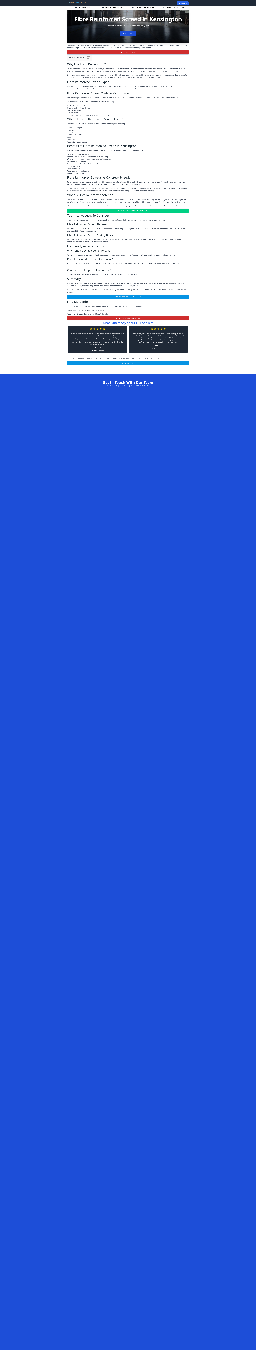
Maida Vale (99, 314)
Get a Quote (128, 34)
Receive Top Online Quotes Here (128, 318)
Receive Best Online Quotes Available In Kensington (128, 211)
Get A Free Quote (128, 363)
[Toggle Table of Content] (87, 58)
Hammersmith (89, 314)
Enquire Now (128, 369)
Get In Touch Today (128, 52)
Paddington (71, 314)
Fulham (107, 314)
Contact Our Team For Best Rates (128, 297)
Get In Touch (183, 3)
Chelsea (80, 314)
